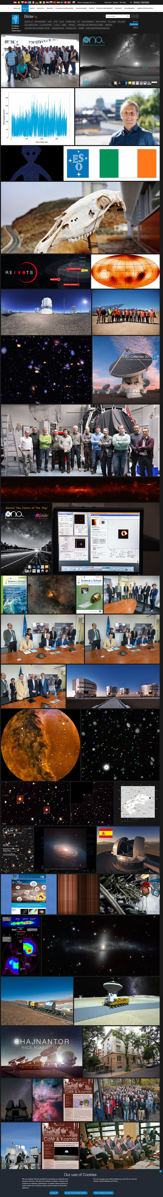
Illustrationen (46, 25)
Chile (62, 22)
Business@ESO (129, 8)
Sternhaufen (71, 28)
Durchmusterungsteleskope (97, 28)
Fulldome (112, 22)
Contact (115, 2)
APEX (55, 22)
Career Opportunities (145, 8)
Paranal (72, 25)
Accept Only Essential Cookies (76, 1193)
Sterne (81, 28)
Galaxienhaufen (31, 25)
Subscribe (107, 2)
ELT (78, 22)
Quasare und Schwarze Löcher (37, 28)
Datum (136, 27)
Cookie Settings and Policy (103, 1193)
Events (91, 8)
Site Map (123, 2)
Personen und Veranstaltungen (90, 25)
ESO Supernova (88, 22)
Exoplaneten (101, 22)
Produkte (118, 8)
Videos (32, 8)
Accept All (53, 1193)
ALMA (50, 22)
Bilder (25, 8)
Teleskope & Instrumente (64, 8)
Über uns (16, 8)
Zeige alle (29, 22)
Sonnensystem (58, 28)
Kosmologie (70, 22)
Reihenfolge (134, 24)
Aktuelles (40, 8)
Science (136, 2)
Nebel (64, 25)
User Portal (145, 2)
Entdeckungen (81, 8)
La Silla (57, 25)
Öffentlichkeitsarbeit (104, 8)
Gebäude (108, 25)
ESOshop (50, 8)
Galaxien (121, 22)
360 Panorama (40, 22)
